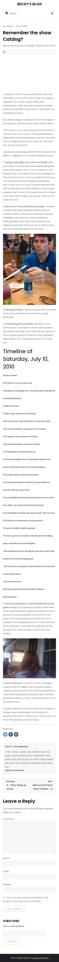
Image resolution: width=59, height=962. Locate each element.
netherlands (39, 755)
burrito (15, 751)
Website (7, 884)
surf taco (9, 762)
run (31, 759)
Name (7, 858)
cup (29, 751)
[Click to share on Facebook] (10, 734)
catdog (22, 751)
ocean (25, 759)
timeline (25, 762)
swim (17, 762)
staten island (46, 759)
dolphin (36, 751)
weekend (35, 762)
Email (6, 871)
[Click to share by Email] (16, 734)
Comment (9, 819)
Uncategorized (20, 746)
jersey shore (26, 755)
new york (16, 759)
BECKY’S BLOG (29, 4)
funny (8, 755)
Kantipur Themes (40, 958)
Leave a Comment (14, 770)
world (43, 762)
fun (48, 751)
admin (9, 26)
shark (36, 759)
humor (8, 746)
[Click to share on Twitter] (5, 734)
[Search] (52, 13)
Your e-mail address (13, 926)
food (43, 751)
